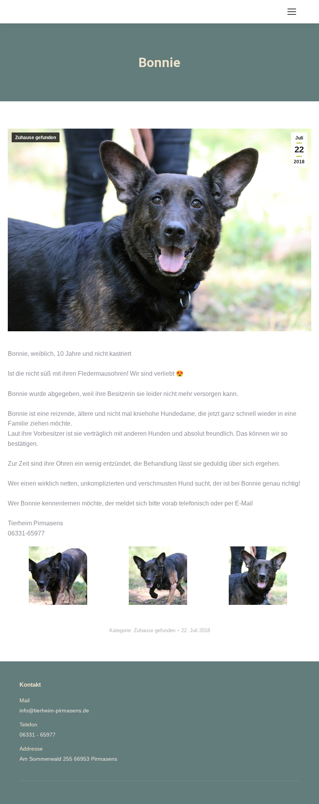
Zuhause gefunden (35, 137)
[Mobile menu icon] (292, 11)
